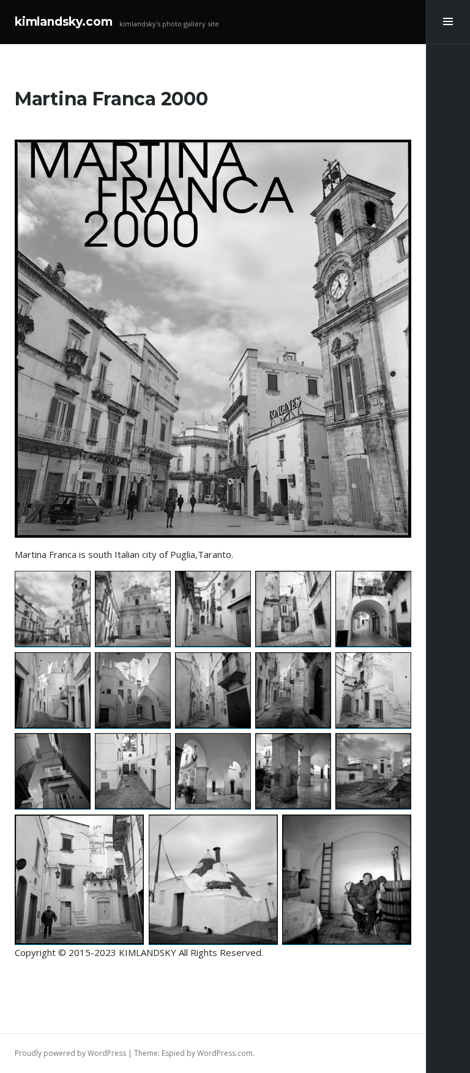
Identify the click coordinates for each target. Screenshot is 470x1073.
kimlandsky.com (63, 22)
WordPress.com (225, 1053)
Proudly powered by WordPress (70, 1053)
